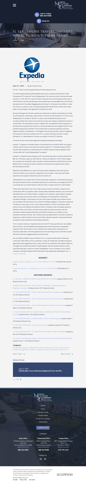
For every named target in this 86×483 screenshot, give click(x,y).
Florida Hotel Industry (20, 348)
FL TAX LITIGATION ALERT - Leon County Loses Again (30, 325)
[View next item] (21, 379)
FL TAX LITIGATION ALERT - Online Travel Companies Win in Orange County (38, 292)
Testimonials (43, 422)
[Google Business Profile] (45, 459)
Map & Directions (23, 447)
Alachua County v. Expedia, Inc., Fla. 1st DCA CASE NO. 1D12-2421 (34, 262)
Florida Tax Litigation (36, 350)
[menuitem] (15, 479)
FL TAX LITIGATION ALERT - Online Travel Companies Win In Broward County (38, 299)
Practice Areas (43, 415)
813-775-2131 (63, 450)
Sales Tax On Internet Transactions (56, 350)
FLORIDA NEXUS (34, 348)
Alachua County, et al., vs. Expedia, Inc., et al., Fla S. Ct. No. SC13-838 (35, 268)
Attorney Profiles (42, 412)
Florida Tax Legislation (20, 350)
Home (43, 409)
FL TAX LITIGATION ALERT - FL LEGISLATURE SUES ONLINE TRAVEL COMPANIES (39, 332)
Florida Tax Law (64, 348)
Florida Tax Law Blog (43, 419)
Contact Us (43, 428)
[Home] (64, 5)
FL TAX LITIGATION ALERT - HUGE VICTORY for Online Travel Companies (37, 318)
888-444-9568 (45, 16)
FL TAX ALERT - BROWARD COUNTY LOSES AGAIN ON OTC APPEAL (35, 279)
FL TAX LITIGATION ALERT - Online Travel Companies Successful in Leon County (39, 305)
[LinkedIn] (41, 459)
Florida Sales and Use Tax (49, 348)
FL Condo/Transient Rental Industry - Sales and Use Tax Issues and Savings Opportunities (42, 338)
